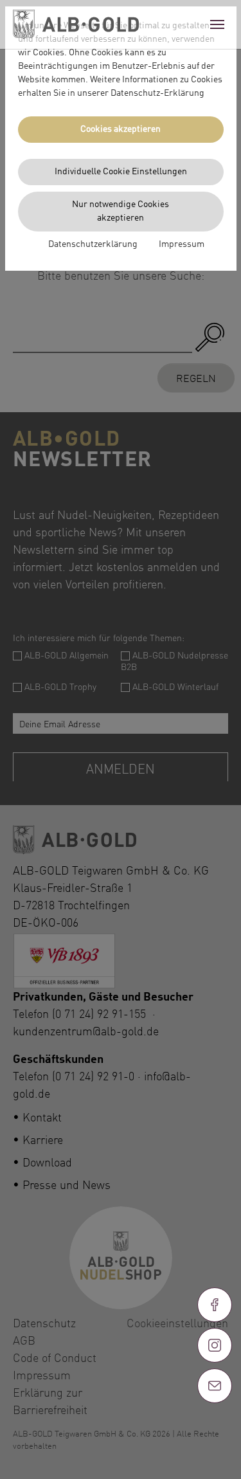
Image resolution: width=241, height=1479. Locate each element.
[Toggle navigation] (217, 24)
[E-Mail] (214, 1385)
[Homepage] (76, 24)
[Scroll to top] (214, 1432)
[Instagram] (214, 1345)
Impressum (181, 244)
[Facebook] (214, 1304)
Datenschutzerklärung (93, 244)
